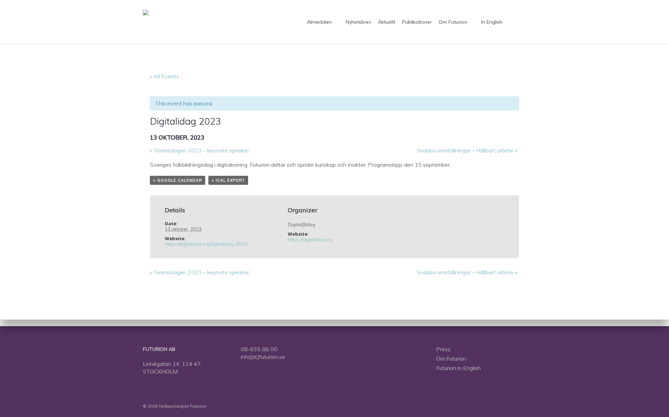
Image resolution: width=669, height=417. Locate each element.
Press (443, 349)
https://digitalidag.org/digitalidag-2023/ (206, 244)
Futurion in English (458, 367)
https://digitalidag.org (310, 239)
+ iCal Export (228, 180)
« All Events (164, 76)
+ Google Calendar (177, 180)
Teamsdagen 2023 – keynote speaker (199, 150)
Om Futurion (451, 358)
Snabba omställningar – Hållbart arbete (467, 150)
